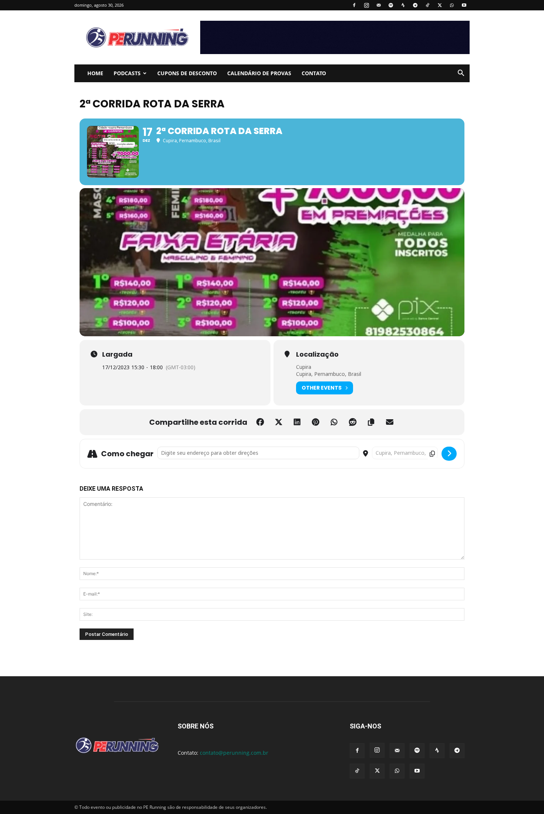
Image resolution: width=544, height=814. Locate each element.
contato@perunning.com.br (234, 752)
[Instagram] (366, 5)
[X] (439, 5)
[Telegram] (415, 5)
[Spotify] (390, 5)
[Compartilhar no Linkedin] (297, 422)
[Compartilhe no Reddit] (352, 422)
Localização (317, 354)
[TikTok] (427, 5)
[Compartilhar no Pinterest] (315, 422)
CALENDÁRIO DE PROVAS (259, 73)
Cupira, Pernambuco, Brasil (328, 373)
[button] (461, 73)
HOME (95, 73)
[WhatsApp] (451, 5)
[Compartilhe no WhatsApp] (334, 422)
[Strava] (403, 5)
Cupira (303, 366)
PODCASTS (127, 73)
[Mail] (378, 5)
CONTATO (314, 73)
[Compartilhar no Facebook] (260, 422)
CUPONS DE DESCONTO (187, 73)
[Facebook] (354, 5)
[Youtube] (464, 5)
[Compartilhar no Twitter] (278, 422)
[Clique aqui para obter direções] (449, 454)
